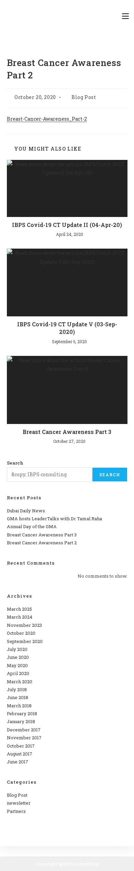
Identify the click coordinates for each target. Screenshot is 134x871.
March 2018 (19, 706)
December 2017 (24, 730)
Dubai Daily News (26, 511)
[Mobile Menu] (125, 16)
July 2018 (17, 689)
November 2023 (24, 625)
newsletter (19, 803)
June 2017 (17, 762)
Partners (16, 811)
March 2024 (19, 617)
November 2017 (24, 737)
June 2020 (18, 657)
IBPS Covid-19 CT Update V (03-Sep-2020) (67, 327)
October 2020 (21, 633)
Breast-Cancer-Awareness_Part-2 (47, 119)
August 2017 (19, 754)
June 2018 (17, 697)
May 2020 (17, 665)
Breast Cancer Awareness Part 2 (42, 543)
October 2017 (21, 746)
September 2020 (25, 641)
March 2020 (19, 681)
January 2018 (21, 721)
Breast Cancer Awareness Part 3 (67, 431)
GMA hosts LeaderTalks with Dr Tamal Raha (54, 518)
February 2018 (22, 713)
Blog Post (83, 97)
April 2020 (18, 673)
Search (15, 463)
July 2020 (17, 649)
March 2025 (19, 609)
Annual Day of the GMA (32, 526)
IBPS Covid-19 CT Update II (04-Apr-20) (67, 224)
